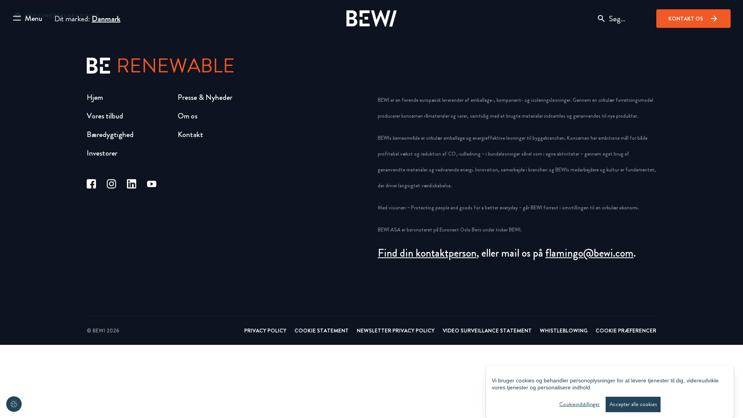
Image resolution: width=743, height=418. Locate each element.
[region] (610, 391)
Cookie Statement (321, 330)
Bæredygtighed (110, 134)
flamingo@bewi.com (589, 253)
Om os (187, 116)
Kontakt (190, 134)
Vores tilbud (105, 116)
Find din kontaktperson (427, 253)
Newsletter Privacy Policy (396, 330)
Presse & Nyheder (205, 97)
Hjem (95, 97)
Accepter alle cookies (633, 404)
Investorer (102, 153)
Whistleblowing (563, 330)
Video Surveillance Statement (487, 330)
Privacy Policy (265, 330)
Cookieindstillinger (579, 404)
